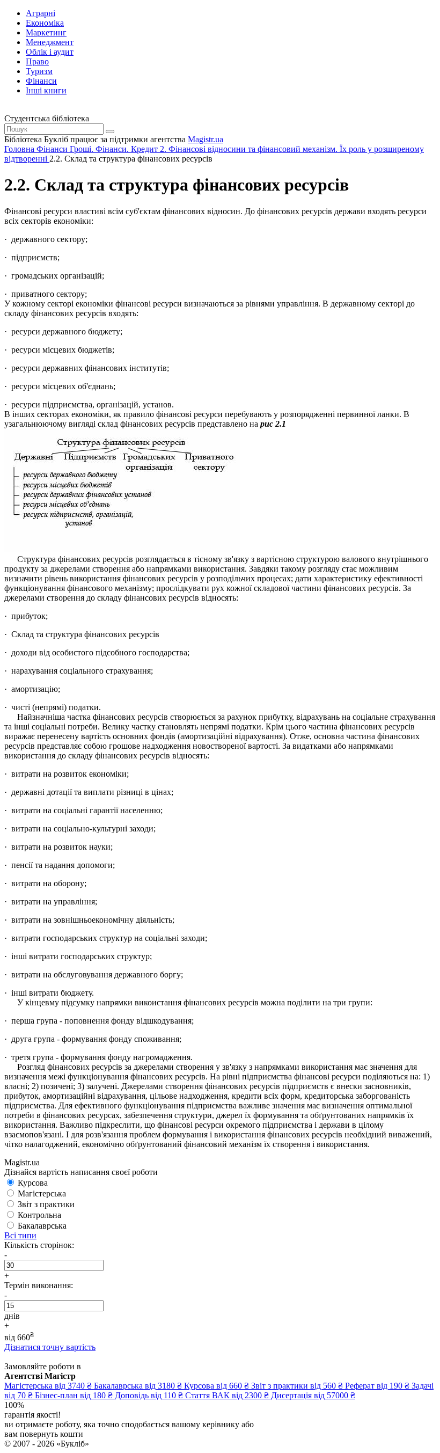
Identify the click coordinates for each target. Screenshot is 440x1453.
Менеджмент (50, 42)
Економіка (45, 22)
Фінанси (41, 80)
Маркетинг (46, 32)
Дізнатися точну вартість (50, 1347)
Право (37, 61)
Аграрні (40, 13)
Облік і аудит (50, 51)
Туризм (39, 71)
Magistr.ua (205, 139)
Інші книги (46, 90)
